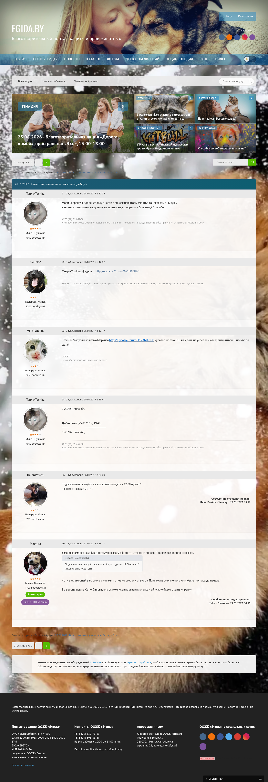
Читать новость (134, 433)
